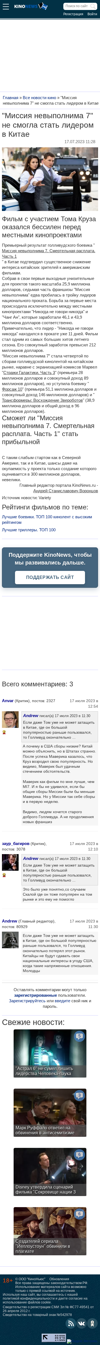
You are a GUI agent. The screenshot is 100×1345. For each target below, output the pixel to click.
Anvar (8, 700)
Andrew (30, 715)
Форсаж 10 (12, 389)
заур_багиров (15, 843)
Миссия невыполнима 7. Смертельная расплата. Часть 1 (48, 253)
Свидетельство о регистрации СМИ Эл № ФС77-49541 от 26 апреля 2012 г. (48, 1309)
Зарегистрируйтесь (27, 1000)
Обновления (59, 1279)
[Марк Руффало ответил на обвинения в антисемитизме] (50, 1113)
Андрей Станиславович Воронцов (65, 490)
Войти (92, 14)
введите (62, 1000)
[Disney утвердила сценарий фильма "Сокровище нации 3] (50, 1172)
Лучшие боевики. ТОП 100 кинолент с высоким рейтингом (47, 519)
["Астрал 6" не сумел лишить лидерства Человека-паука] (50, 1054)
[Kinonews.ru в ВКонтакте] (81, 1323)
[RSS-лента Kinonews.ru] (71, 1323)
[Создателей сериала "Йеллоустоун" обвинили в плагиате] (50, 1232)
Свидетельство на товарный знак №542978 (37, 1315)
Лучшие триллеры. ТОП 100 (29, 529)
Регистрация (73, 14)
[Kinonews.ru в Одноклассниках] (92, 1323)
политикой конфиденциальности (29, 1298)
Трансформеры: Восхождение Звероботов (42, 400)
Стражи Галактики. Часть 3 (29, 372)
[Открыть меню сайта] (6, 7)
